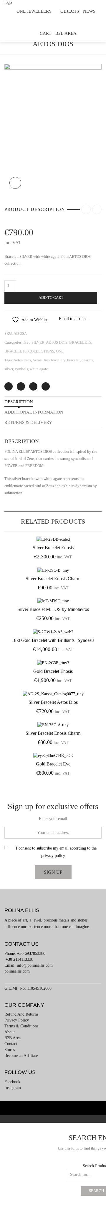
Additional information (33, 412)
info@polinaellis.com (35, 965)
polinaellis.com (17, 971)
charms (87, 360)
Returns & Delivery (28, 422)
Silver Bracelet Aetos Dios (53, 702)
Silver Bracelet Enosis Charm (53, 578)
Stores (9, 1049)
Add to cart (51, 298)
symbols (21, 369)
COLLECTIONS (41, 351)
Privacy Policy (16, 1020)
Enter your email (53, 818)
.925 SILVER (34, 342)
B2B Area (66, 33)
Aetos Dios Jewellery (48, 360)
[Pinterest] (33, 386)
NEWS (89, 11)
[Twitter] (8, 386)
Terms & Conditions (21, 1026)
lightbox (15, 183)
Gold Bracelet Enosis (53, 671)
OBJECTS (69, 11)
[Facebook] (21, 386)
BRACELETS (80, 342)
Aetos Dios (22, 360)
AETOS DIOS (56, 342)
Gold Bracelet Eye (53, 763)
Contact (10, 1044)
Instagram (12, 1088)
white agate (39, 369)
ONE (60, 351)
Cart (45, 33)
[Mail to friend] (46, 386)
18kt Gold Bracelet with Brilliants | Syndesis (53, 640)
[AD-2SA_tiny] (53, 128)
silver (8, 369)
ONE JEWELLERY (34, 11)
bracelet (73, 360)
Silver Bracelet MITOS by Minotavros (53, 609)
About (9, 1032)
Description (18, 401)
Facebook (12, 1082)
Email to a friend (73, 319)
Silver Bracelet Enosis (53, 547)
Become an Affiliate (21, 1055)
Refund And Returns (21, 1014)
